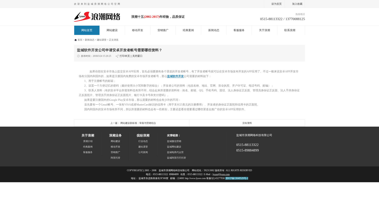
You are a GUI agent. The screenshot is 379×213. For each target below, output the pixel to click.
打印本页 (125, 55)
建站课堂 (101, 39)
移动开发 (137, 30)
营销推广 (163, 30)
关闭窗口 (137, 55)
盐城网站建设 (174, 146)
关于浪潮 (264, 30)
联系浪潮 (289, 30)
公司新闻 (143, 152)
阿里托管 (115, 157)
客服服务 (239, 30)
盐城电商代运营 (175, 152)
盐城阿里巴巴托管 (176, 157)
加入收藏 (297, 3)
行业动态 (143, 141)
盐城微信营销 (174, 141)
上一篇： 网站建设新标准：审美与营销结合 (133, 123)
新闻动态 (213, 30)
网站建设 (112, 30)
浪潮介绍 (88, 141)
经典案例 (188, 30)
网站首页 (86, 30)
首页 (80, 39)
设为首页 (276, 3)
